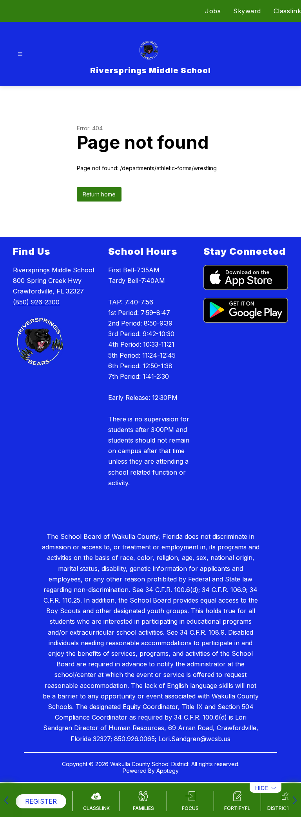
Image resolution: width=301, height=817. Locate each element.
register (41, 801)
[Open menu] (20, 54)
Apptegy (167, 770)
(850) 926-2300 (36, 302)
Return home (99, 194)
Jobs (213, 11)
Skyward (247, 11)
